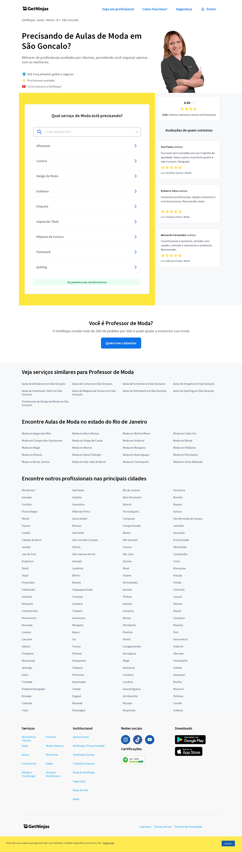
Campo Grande (132, 525)
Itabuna (178, 710)
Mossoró (178, 689)
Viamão (127, 604)
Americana (78, 618)
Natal (25, 568)
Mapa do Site (80, 790)
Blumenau (179, 568)
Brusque (27, 696)
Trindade (27, 682)
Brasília (177, 497)
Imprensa (145, 826)
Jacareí (177, 596)
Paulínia (128, 632)
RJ (58, 20)
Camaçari (179, 618)
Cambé (177, 703)
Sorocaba (179, 533)
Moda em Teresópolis (136, 462)
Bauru (75, 632)
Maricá (127, 618)
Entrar (211, 9)
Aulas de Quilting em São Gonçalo (193, 391)
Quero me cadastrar (121, 343)
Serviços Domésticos (53, 774)
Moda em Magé (31, 447)
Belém (127, 533)
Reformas (52, 754)
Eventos (51, 737)
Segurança (184, 9)
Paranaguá (78, 710)
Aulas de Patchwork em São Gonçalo (145, 391)
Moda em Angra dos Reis (36, 433)
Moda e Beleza (54, 745)
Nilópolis (27, 604)
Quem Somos (81, 737)
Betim (76, 575)
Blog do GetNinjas (84, 772)
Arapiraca (27, 561)
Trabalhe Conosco (84, 763)
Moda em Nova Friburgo (86, 454)
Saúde (49, 763)
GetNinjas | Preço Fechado (89, 745)
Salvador (27, 497)
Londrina (77, 568)
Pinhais (127, 596)
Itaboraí (178, 646)
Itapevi (127, 575)
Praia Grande (181, 540)
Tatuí (25, 710)
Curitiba (27, 504)
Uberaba (178, 653)
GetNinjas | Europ (83, 754)
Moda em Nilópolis (184, 447)
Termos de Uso (163, 826)
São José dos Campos (85, 540)
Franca (76, 646)
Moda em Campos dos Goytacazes (42, 440)
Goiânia (76, 497)
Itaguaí (76, 696)
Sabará (26, 646)
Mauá (126, 568)
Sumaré (127, 589)
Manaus (76, 525)
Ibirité (126, 639)
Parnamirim (29, 618)
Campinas (129, 518)
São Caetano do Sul (83, 554)
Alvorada (27, 625)
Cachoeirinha (30, 611)
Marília (177, 682)
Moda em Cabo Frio (184, 433)
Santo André (79, 518)
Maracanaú (28, 660)
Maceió (76, 582)
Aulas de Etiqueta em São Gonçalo (193, 383)
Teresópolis (180, 660)
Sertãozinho (130, 696)
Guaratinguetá (131, 689)
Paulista (178, 625)
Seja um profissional (118, 9)
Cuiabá (26, 533)
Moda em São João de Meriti (89, 462)
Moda (50, 20)
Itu (74, 639)
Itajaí (25, 575)
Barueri (177, 504)
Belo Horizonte (132, 497)
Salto (25, 674)
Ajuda (76, 799)
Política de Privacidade (188, 826)
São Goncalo (70, 20)
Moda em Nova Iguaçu (136, 454)
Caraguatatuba (132, 646)
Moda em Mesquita (134, 447)
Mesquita (77, 625)
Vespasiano (79, 660)
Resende (77, 703)
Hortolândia (130, 582)
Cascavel (27, 639)
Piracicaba (28, 582)
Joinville (178, 525)
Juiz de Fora (29, 554)
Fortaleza (179, 490)
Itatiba (177, 667)
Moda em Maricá (82, 447)
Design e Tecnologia (28, 774)
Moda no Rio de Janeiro (36, 462)
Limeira (26, 632)
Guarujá (76, 561)
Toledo (76, 689)
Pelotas (77, 653)
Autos (25, 754)
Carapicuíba (180, 554)
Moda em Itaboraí (133, 440)
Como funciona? (154, 9)
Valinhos (27, 596)
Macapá (127, 703)
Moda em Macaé (182, 440)
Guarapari (179, 674)
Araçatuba (129, 710)
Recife (25, 518)
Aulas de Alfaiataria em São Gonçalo (43, 383)
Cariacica (128, 611)
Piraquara (27, 653)
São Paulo (78, 490)
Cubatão (27, 703)
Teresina (77, 596)
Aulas (40, 20)
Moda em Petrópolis (185, 454)
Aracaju (177, 575)
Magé (126, 660)
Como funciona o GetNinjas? (44, 86)
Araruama (129, 667)
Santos (177, 511)
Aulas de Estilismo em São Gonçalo (144, 383)
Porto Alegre (30, 511)
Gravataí (77, 604)
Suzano (127, 561)
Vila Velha (78, 533)
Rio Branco (28, 490)
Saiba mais (108, 843)
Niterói (127, 504)
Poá (175, 632)
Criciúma (128, 674)
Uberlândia (180, 547)
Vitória (76, 547)
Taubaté (77, 611)
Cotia (176, 561)
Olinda (177, 582)
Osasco (26, 525)
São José (128, 554)
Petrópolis (129, 625)
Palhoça (178, 696)
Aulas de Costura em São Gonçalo (92, 383)
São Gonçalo (130, 540)
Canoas (127, 547)
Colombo (179, 589)
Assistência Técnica (28, 738)
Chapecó (77, 667)
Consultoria (29, 763)
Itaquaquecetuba (82, 589)
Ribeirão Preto (81, 511)
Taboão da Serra (31, 540)
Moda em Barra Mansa (85, 433)
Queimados (79, 682)
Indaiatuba (28, 589)
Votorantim (180, 639)
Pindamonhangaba (33, 689)
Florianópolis (131, 511)
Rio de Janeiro (131, 490)
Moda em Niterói (32, 454)
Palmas (177, 604)
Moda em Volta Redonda (187, 462)
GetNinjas (28, 20)
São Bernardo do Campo (187, 518)
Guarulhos (78, 504)
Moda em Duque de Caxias (87, 440)
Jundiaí (26, 547)
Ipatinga (27, 667)
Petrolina (78, 674)
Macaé (177, 611)
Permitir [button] (228, 843)
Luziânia (128, 682)
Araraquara (129, 653)
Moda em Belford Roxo (136, 433)
